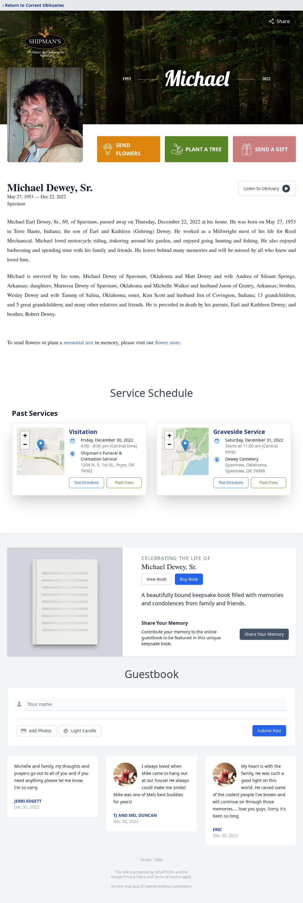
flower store (167, 342)
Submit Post (269, 730)
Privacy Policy (135, 876)
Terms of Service (167, 876)
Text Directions (86, 482)
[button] (40, 445)
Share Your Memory (264, 634)
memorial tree (79, 342)
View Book (156, 579)
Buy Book (189, 579)
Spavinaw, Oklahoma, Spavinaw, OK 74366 (246, 468)
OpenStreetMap (158, 886)
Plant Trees (124, 482)
